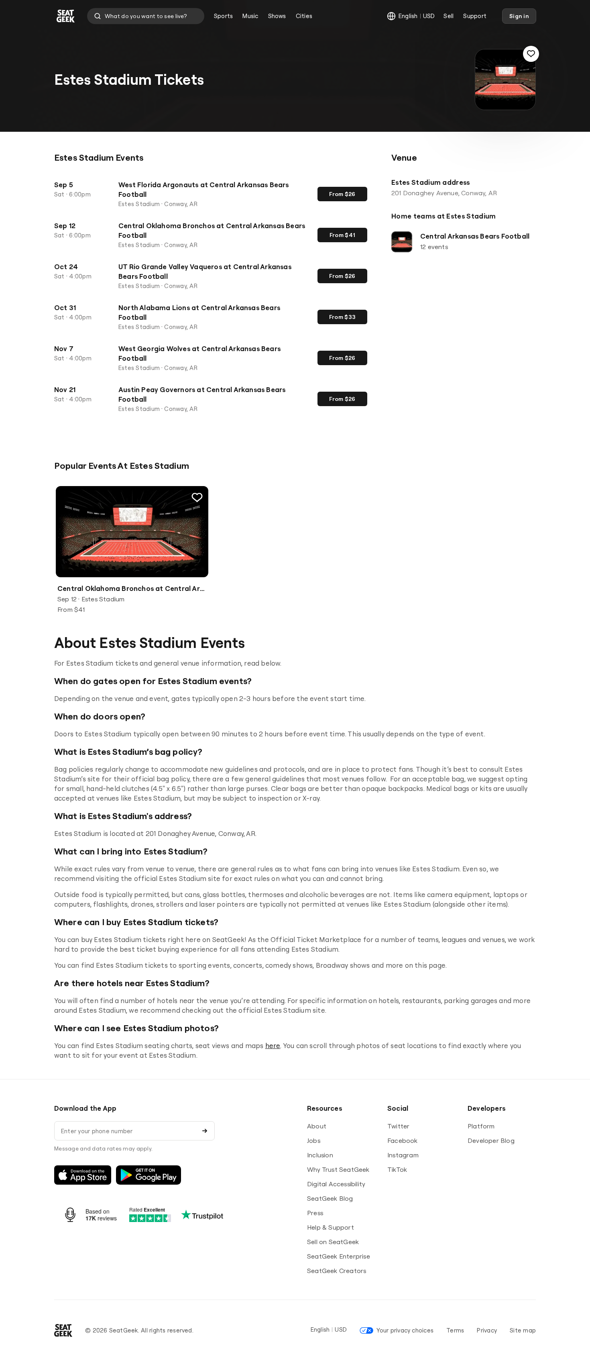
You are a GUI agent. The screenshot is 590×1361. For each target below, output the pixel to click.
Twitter (398, 1126)
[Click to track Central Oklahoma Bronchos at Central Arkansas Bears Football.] (197, 497)
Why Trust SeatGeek (338, 1169)
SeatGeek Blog (330, 1198)
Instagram (403, 1155)
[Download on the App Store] (82, 1175)
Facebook (402, 1140)
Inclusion (320, 1155)
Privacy (487, 1330)
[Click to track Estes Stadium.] (531, 54)
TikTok (397, 1169)
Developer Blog (491, 1140)
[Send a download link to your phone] (205, 1131)
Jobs (313, 1140)
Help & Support (330, 1227)
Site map (523, 1330)
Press (315, 1213)
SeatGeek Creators (336, 1271)
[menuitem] (223, 16)
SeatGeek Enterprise (338, 1256)
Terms (455, 1330)
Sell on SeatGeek (333, 1242)
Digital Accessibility (336, 1184)
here (273, 1045)
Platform (481, 1126)
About (316, 1126)
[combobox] (145, 16)
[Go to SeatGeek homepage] (65, 16)
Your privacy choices (404, 1330)
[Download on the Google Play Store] (148, 1175)
